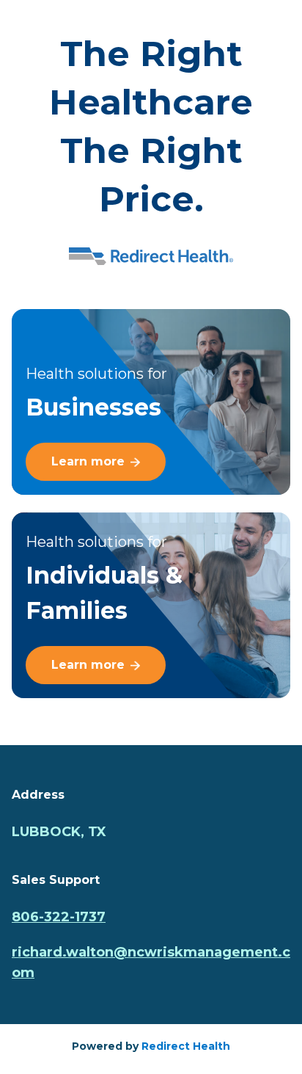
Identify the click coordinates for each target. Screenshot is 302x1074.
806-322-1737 (59, 917)
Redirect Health (185, 1046)
